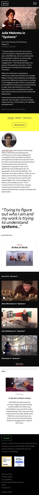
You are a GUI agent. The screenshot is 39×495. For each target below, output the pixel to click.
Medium (18, 118)
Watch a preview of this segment (24, 25)
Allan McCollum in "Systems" (14, 304)
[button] (19, 18)
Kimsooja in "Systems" (11, 358)
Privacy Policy (7, 477)
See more (19, 364)
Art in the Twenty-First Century (14, 42)
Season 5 (5, 44)
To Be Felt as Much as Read (14, 379)
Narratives (27, 118)
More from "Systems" (10, 276)
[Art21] (5, 4)
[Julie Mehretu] (9, 140)
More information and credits (13, 109)
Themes (10, 118)
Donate (6, 438)
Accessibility (7, 479)
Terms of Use (7, 474)
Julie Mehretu (7, 150)
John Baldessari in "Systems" (13, 331)
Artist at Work (19, 247)
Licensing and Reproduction (13, 482)
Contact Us (6, 488)
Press (4, 485)
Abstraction (19, 125)
